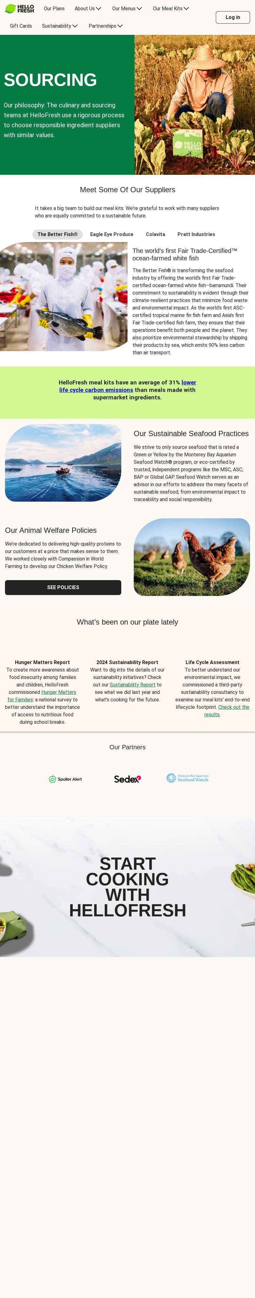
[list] (127, 685)
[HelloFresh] (19, 8)
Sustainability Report (132, 685)
